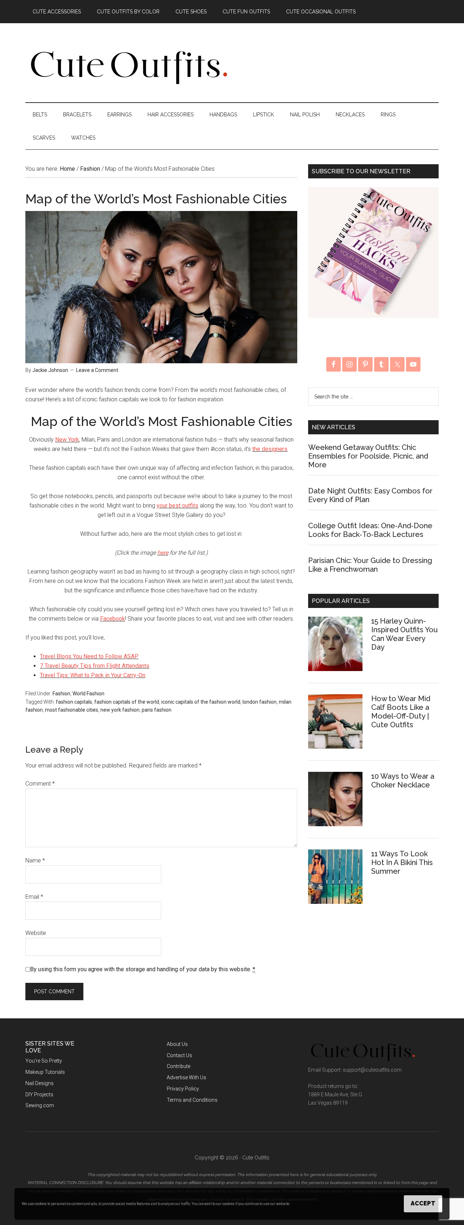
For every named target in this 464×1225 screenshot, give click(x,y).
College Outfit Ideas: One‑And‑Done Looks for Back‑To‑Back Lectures (370, 530)
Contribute (178, 1066)
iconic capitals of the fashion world (200, 702)
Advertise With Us (186, 1077)
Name (35, 860)
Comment (40, 783)
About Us (177, 1044)
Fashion (61, 693)
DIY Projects (39, 1094)
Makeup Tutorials (45, 1072)
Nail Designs (39, 1083)
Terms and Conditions (192, 1100)
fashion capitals (74, 702)
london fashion (260, 702)
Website (35, 933)
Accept (423, 1203)
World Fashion (88, 693)
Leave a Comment (97, 370)
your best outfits (177, 505)
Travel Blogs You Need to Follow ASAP (89, 656)
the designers (269, 449)
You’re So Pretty (43, 1061)
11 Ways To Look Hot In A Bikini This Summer (402, 862)
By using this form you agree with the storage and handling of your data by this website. (142, 969)
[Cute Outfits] (128, 83)
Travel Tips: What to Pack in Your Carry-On (92, 675)
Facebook (112, 618)
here (162, 552)
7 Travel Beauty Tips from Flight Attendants (94, 665)
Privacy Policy (183, 1089)
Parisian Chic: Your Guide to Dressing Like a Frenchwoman (370, 565)
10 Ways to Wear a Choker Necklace (402, 780)
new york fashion (120, 710)
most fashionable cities (71, 710)
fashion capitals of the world (126, 702)
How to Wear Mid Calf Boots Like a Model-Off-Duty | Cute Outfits (400, 711)
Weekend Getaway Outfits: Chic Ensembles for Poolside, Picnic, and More (368, 456)
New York (67, 439)
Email (34, 896)
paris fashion (156, 710)
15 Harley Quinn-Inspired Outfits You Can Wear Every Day (404, 634)
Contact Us (179, 1055)
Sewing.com (39, 1105)
